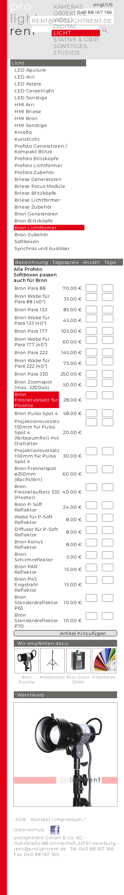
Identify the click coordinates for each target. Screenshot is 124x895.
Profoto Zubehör (34, 172)
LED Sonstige (31, 97)
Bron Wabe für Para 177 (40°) (32, 341)
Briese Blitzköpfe (35, 193)
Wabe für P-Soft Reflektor (33, 519)
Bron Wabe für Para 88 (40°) (32, 298)
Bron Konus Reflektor (28, 544)
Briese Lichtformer (37, 200)
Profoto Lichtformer (38, 165)
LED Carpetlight (34, 90)
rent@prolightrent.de (40, 848)
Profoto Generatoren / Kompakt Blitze (40, 148)
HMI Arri (24, 104)
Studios (66, 52)
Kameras (68, 6)
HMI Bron (26, 118)
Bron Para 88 (30, 288)
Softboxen (26, 241)
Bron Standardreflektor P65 (36, 602)
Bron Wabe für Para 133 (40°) (32, 320)
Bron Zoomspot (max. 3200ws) (33, 384)
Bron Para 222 (31, 352)
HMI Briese (27, 111)
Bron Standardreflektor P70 (36, 620)
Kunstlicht (27, 139)
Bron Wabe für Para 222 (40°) (32, 363)
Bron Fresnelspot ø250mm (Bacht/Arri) (35, 473)
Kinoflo (23, 132)
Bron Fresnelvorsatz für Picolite (36, 399)
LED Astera (27, 83)
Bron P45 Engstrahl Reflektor (26, 584)
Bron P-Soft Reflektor (28, 507)
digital (64, 26)
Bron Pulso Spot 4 (36, 413)
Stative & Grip (76, 39)
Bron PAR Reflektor (25, 569)
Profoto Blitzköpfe (36, 158)
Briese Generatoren (38, 179)
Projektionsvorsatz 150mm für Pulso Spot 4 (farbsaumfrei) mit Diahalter (37, 432)
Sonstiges (70, 46)
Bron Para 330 (31, 374)
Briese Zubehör (33, 207)
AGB (21, 819)
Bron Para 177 (31, 331)
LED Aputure (30, 70)
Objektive (69, 13)
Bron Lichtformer (35, 227)
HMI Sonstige (30, 125)
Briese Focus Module (39, 186)
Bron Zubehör (31, 234)
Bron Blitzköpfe (33, 220)
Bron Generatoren (36, 213)
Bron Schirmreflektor (33, 556)
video (63, 20)
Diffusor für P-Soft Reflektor (36, 531)
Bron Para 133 (30, 309)
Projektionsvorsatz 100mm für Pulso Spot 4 (37, 456)
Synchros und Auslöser (42, 248)
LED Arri (24, 77)
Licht (62, 33)
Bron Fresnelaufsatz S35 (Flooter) (37, 491)
